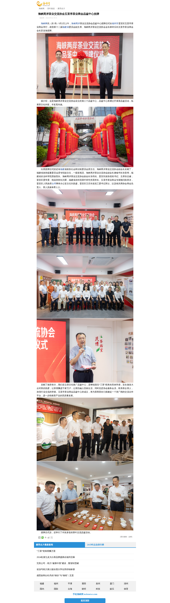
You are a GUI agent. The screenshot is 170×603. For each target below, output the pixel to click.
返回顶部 (85, 600)
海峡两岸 (75, 23)
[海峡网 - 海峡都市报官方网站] (43, 4)
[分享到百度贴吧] (52, 537)
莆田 (84, 583)
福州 (56, 583)
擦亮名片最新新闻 (44, 545)
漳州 (126, 583)
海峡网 (41, 9)
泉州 (98, 583)
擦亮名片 (61, 9)
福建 (62, 169)
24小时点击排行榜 (95, 545)
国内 (42, 589)
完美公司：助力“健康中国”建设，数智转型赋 (58, 563)
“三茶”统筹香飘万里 (46, 551)
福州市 (115, 23)
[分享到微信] (42, 537)
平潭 (70, 583)
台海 (70, 589)
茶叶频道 (51, 9)
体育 (126, 589)
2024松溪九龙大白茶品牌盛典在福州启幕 (56, 557)
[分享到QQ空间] (45, 537)
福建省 (65, 27)
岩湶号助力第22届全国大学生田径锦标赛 (56, 569)
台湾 (54, 183)
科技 (98, 589)
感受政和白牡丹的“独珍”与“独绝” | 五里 (55, 575)
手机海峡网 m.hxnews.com (85, 594)
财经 (84, 589)
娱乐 (112, 589)
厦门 (112, 583)
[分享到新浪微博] (49, 537)
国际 (56, 589)
